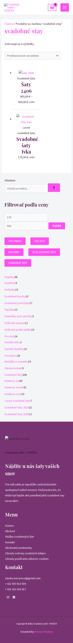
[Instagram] (8, 597)
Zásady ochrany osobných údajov (25, 553)
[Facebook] (14, 597)
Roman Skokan (44, 631)
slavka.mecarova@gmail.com (23, 578)
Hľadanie (9, 180)
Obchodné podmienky (18, 548)
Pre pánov (15, 241)
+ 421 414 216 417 (15, 589)
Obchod (10, 531)
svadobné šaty (18, 263)
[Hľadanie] (54, 187)
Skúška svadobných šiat (19, 536)
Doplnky (14, 252)
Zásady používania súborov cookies (27, 559)
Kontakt (10, 542)
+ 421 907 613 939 (15, 584)
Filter (57, 226)
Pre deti (39, 241)
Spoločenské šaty (44, 252)
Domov (8, 24)
